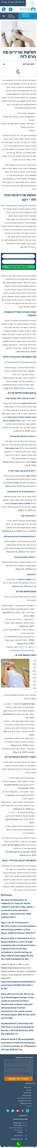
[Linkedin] (7, 1110)
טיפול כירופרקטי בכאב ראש (24, 1098)
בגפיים (16, 483)
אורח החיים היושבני (28, 403)
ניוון (29, 117)
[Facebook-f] (22, 1110)
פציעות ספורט (27, 1093)
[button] (10, 9)
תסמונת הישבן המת (16, 417)
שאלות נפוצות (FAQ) (25, 1103)
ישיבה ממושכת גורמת (11, 420)
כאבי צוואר (28, 1090)
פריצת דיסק (31, 476)
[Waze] (27, 1110)
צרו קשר (29, 1106)
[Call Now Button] (18, 1144)
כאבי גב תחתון (27, 1087)
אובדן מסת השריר (11, 448)
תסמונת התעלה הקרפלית (20, 503)
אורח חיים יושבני (27, 704)
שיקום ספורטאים (27, 1095)
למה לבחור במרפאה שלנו (24, 1101)
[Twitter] (12, 1110)
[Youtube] (17, 1110)
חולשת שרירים (13, 845)
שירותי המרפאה (30, 1083)
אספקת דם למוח (24, 579)
